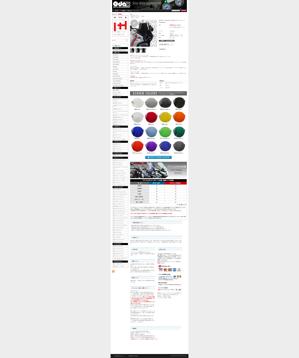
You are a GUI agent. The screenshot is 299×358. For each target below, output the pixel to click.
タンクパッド (117, 146)
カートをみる (183, 10)
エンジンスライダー (119, 241)
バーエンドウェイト (119, 164)
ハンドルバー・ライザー (120, 180)
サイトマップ (136, 10)
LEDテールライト (118, 103)
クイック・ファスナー (119, 255)
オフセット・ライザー (119, 266)
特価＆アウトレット (119, 94)
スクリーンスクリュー (119, 251)
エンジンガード (118, 137)
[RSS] (113, 271)
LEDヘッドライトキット (120, 122)
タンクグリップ (118, 148)
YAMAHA (117, 59)
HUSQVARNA (118, 81)
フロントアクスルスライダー (121, 194)
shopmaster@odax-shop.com (148, 337)
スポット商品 (117, 92)
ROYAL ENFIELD (118, 78)
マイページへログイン (176, 10)
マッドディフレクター (119, 227)
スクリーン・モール (119, 215)
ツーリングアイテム (119, 248)
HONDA (116, 57)
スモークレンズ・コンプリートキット (121, 100)
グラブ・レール (118, 134)
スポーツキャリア (118, 128)
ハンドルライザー (118, 263)
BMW (116, 66)
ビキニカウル (117, 189)
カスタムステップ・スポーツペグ (121, 168)
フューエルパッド (118, 151)
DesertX (137, 17)
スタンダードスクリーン (120, 208)
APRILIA (116, 73)
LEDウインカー (118, 109)
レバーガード (117, 182)
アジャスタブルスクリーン (120, 210)
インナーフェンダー (119, 222)
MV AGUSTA (117, 76)
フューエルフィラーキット (120, 173)
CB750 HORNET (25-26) (120, 50)
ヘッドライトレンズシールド (121, 218)
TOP (117, 10)
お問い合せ (129, 10)
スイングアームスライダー (120, 191)
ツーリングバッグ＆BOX (120, 139)
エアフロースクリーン (119, 196)
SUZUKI (116, 54)
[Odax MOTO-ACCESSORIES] (125, 8)
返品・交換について (165, 44)
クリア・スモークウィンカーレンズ (121, 112)
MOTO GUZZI (117, 83)
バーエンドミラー (118, 162)
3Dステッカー (118, 144)
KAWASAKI (117, 62)
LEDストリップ (118, 124)
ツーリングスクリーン (119, 203)
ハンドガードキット (119, 234)
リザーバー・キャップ (119, 175)
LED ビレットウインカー (120, 160)
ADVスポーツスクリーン (135, 15)
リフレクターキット (119, 246)
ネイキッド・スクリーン (120, 201)
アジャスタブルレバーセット (121, 185)
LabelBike (117, 90)
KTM (116, 71)
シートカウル (117, 237)
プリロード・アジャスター (120, 177)
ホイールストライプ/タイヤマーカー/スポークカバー (121, 259)
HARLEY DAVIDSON (119, 85)
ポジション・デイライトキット (121, 115)
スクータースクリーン (119, 199)
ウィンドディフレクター (120, 213)
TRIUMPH (117, 64)
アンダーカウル (118, 232)
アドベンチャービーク (119, 239)
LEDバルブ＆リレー (119, 119)
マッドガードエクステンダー (121, 225)
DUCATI (142, 16)
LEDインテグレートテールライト (121, 106)
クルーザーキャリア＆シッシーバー (121, 132)
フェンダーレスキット (119, 220)
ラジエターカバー (118, 229)
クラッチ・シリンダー (119, 170)
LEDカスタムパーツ (119, 117)
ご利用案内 (123, 10)
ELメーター (117, 155)
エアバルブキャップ (119, 253)
